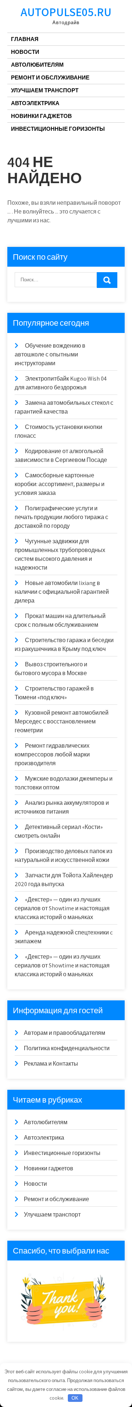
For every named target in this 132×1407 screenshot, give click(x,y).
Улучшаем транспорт (44, 90)
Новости (25, 51)
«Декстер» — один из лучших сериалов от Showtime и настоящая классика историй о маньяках (62, 908)
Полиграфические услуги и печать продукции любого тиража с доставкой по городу (61, 517)
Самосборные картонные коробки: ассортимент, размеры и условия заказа (59, 484)
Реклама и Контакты (51, 1063)
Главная (24, 39)
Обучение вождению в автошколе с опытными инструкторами (50, 354)
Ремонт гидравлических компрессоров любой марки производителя (52, 754)
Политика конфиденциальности (67, 1048)
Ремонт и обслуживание (50, 77)
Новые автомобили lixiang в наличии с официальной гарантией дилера (62, 591)
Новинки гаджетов (41, 115)
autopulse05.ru (66, 11)
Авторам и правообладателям (64, 1033)
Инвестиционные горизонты (58, 128)
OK (75, 1398)
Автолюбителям (37, 64)
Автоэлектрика (35, 103)
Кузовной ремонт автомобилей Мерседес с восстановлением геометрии (62, 721)
